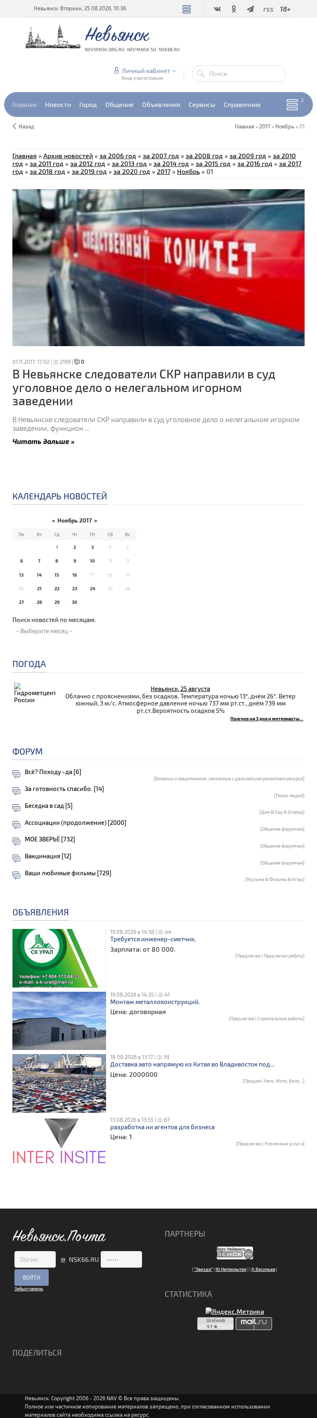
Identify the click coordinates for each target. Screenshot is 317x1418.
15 (56, 574)
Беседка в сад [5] (49, 805)
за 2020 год (132, 171)
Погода (29, 663)
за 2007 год (161, 155)
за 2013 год (129, 163)
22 (56, 588)
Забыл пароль (28, 1288)
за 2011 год (47, 163)
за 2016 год (254, 163)
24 (92, 588)
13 (21, 574)
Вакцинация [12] (48, 856)
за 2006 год (117, 155)
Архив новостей (68, 155)
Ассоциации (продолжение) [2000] (75, 822)
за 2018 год (47, 171)
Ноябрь (284, 126)
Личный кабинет (146, 70)
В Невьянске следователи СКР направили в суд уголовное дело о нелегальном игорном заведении (143, 387)
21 (39, 588)
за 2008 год (204, 155)
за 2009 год (247, 155)
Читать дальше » (43, 441)
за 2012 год (87, 163)
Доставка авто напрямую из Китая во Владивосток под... (192, 1064)
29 (56, 602)
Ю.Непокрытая (230, 1269)
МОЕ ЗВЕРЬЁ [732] (50, 839)
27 (21, 602)
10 (92, 560)
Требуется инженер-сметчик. (153, 939)
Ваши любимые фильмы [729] (68, 872)
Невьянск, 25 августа (180, 688)
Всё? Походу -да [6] (53, 771)
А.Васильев (263, 1269)
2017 (264, 126)
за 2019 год (89, 171)
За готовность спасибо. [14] (64, 788)
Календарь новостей (59, 496)
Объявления (40, 912)
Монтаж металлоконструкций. (155, 1001)
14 (39, 574)
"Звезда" (203, 1269)
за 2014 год (171, 163)
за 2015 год (213, 163)
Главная (24, 155)
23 (74, 588)
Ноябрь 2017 (74, 520)
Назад (26, 126)
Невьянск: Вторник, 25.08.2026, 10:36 (80, 8)
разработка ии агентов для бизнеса (162, 1127)
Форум (27, 751)
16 (74, 574)
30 (74, 602)
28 (39, 602)
